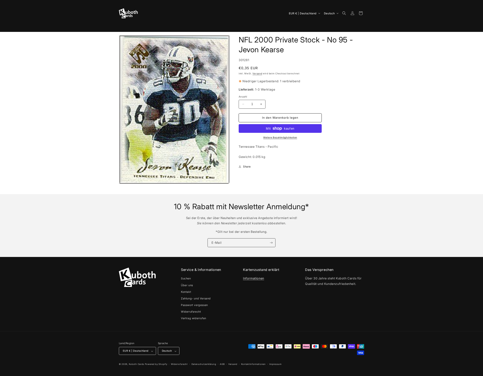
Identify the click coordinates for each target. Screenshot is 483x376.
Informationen (253, 278)
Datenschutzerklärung (204, 364)
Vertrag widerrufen (193, 318)
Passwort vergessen (194, 305)
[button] (124, 26)
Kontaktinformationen (253, 364)
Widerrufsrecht (191, 311)
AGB (222, 364)
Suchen (186, 278)
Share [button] (247, 166)
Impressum (275, 364)
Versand (257, 73)
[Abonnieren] (271, 242)
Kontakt (186, 291)
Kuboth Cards (136, 364)
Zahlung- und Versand (196, 298)
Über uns (187, 285)
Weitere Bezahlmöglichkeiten (280, 137)
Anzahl (243, 96)
